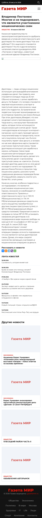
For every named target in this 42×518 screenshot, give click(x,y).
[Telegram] (9, 251)
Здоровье (11, 510)
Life (25, 510)
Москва (33, 505)
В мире (22, 505)
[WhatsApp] (15, 251)
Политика (10, 505)
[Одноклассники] (6, 251)
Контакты (32, 515)
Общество (6, 29)
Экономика (8, 355)
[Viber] (12, 251)
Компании (19, 515)
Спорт (8, 515)
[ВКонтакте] (3, 251)
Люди (33, 510)
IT (20, 510)
